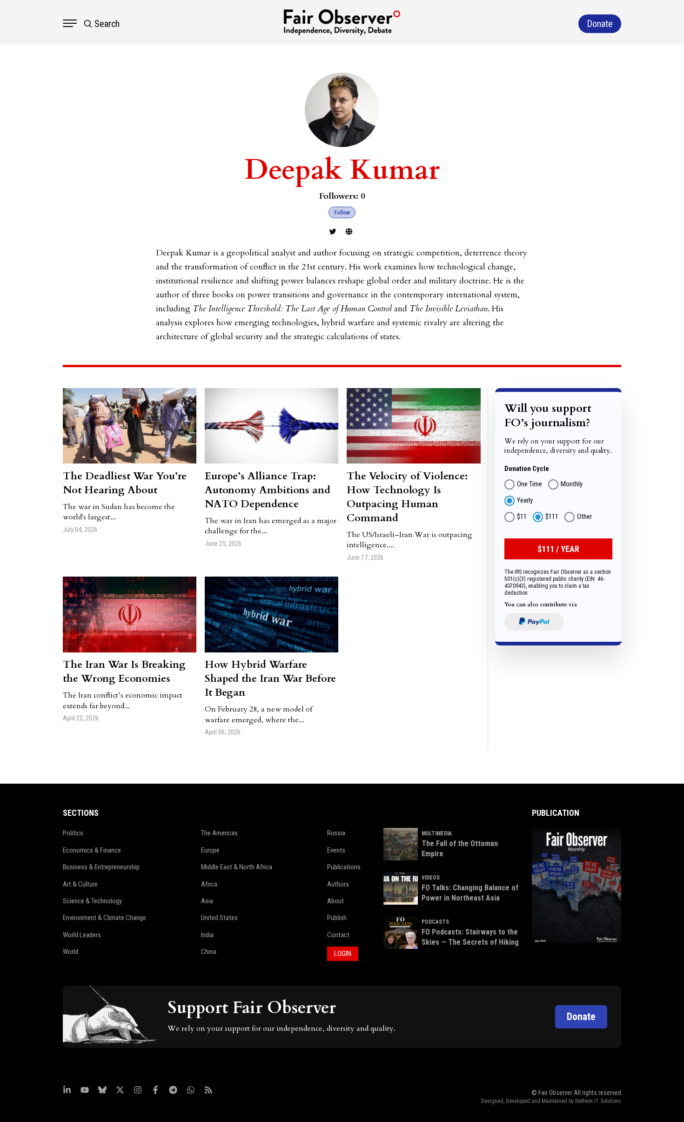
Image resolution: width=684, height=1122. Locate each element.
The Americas (219, 833)
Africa (209, 884)
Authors (338, 884)
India (207, 935)
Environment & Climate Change (104, 918)
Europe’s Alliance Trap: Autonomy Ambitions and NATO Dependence (267, 490)
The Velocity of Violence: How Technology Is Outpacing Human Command (407, 497)
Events (336, 850)
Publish (337, 918)
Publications (344, 867)
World (70, 951)
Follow (342, 212)
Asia (207, 901)
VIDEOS (431, 877)
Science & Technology (92, 901)
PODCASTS (435, 922)
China (208, 951)
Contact (338, 935)
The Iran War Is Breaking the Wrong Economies (124, 671)
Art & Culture (80, 884)
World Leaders (82, 935)
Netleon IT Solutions (598, 1101)
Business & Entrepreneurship (101, 867)
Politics (73, 833)
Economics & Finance (92, 850)
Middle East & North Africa (236, 867)
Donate (581, 1016)
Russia (336, 833)
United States (219, 918)
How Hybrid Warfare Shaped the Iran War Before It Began (270, 678)
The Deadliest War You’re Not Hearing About (125, 483)
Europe (210, 850)
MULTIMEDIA (437, 833)
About (335, 901)
